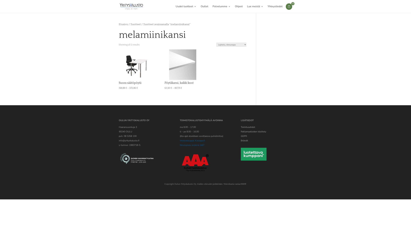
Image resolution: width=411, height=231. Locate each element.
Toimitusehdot (248, 127)
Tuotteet (135, 24)
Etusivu (123, 24)
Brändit (244, 140)
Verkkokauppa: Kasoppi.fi (192, 140)
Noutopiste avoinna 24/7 (192, 145)
